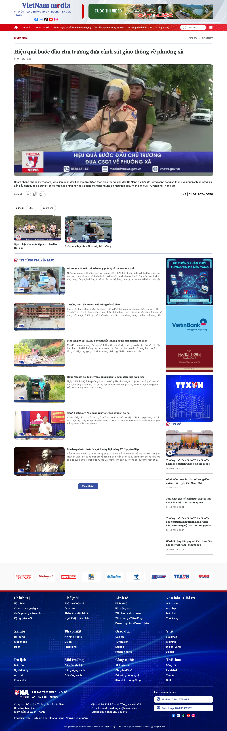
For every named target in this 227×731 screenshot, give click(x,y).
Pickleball (171, 670)
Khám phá (20, 680)
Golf (168, 680)
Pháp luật (73, 631)
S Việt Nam (20, 37)
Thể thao (173, 659)
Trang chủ (192, 38)
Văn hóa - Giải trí (180, 597)
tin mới (176, 424)
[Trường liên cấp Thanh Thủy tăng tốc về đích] (39, 317)
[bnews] (68, 577)
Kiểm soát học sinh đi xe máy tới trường (88, 246)
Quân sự (70, 608)
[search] (183, 27)
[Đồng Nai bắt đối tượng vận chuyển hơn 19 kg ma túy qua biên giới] (39, 389)
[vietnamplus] (23, 577)
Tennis (170, 675)
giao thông (47, 208)
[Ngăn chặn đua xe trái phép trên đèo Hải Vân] (37, 228)
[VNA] (36, 19)
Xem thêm (88, 486)
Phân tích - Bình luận (77, 613)
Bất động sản (123, 608)
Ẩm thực (19, 675)
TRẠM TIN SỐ (41, 27)
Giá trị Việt (172, 603)
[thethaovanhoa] (203, 577)
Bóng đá (171, 665)
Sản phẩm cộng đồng (128, 680)
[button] (188, 419)
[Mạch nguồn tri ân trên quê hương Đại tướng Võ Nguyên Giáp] (39, 461)
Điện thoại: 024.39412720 (177, 708)
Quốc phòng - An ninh (27, 613)
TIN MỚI (25, 27)
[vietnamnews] (91, 577)
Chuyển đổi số (123, 670)
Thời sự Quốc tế (74, 603)
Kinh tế (121, 597)
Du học (119, 646)
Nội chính (19, 603)
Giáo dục (123, 631)
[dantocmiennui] (113, 577)
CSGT (32, 208)
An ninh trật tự (73, 636)
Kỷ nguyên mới (23, 618)
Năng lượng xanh (75, 670)
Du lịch (20, 659)
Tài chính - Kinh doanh (128, 613)
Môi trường (74, 659)
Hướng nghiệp (123, 651)
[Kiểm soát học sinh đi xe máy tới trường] (88, 229)
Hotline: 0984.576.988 (175, 699)
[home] (16, 27)
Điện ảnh (171, 613)
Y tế (169, 631)
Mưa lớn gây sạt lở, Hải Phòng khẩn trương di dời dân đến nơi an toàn (107, 340)
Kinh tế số (121, 603)
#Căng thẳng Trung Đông (143, 27)
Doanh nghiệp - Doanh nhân (132, 623)
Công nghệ (124, 659)
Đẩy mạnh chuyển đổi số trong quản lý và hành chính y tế (100, 268)
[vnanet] (158, 577)
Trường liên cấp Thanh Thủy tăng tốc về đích (93, 304)
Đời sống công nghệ (127, 675)
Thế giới (72, 597)
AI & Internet (122, 665)
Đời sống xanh (73, 675)
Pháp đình (71, 646)
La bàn (170, 651)
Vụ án (68, 641)
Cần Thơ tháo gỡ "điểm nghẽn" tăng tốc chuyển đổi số (98, 413)
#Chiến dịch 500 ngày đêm (83, 27)
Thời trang (172, 618)
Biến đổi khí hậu (74, 665)
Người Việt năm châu (77, 618)
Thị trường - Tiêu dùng (129, 618)
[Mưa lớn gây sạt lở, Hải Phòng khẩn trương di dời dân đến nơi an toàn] (39, 353)
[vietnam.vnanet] (46, 577)
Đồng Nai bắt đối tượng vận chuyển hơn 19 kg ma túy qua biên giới (105, 376)
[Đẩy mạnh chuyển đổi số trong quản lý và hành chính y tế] (39, 281)
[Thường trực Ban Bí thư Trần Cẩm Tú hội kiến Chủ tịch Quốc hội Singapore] (189, 443)
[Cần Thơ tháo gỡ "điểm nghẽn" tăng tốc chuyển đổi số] (39, 425)
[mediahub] (136, 577)
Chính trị (22, 597)
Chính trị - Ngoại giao (26, 608)
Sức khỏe (171, 636)
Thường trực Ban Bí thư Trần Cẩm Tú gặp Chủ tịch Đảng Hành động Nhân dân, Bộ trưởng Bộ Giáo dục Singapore (188, 521)
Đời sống (19, 636)
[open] (211, 27)
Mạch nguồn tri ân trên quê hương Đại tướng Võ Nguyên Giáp (103, 449)
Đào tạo (120, 636)
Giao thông (20, 641)
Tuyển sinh (121, 641)
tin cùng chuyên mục (36, 260)
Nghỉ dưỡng (21, 670)
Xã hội (19, 631)
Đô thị (17, 646)
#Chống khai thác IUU (114, 27)
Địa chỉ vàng (173, 646)
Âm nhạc (171, 608)
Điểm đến (19, 665)
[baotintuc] (181, 577)
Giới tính (171, 641)
